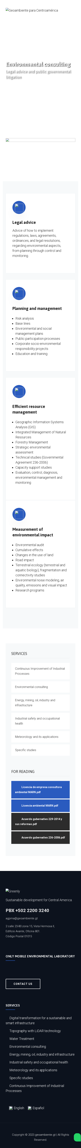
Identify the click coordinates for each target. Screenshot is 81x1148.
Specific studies (25, 750)
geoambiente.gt (45, 1134)
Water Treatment (21, 1039)
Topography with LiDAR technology (35, 1031)
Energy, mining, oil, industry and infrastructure (35, 702)
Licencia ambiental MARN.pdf (39, 805)
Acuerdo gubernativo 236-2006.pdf (43, 837)
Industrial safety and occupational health (37, 721)
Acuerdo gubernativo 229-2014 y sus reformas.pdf (38, 822)
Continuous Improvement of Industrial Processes (40, 671)
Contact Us (23, 983)
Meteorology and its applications (36, 737)
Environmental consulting (31, 687)
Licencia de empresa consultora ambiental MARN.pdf (38, 790)
